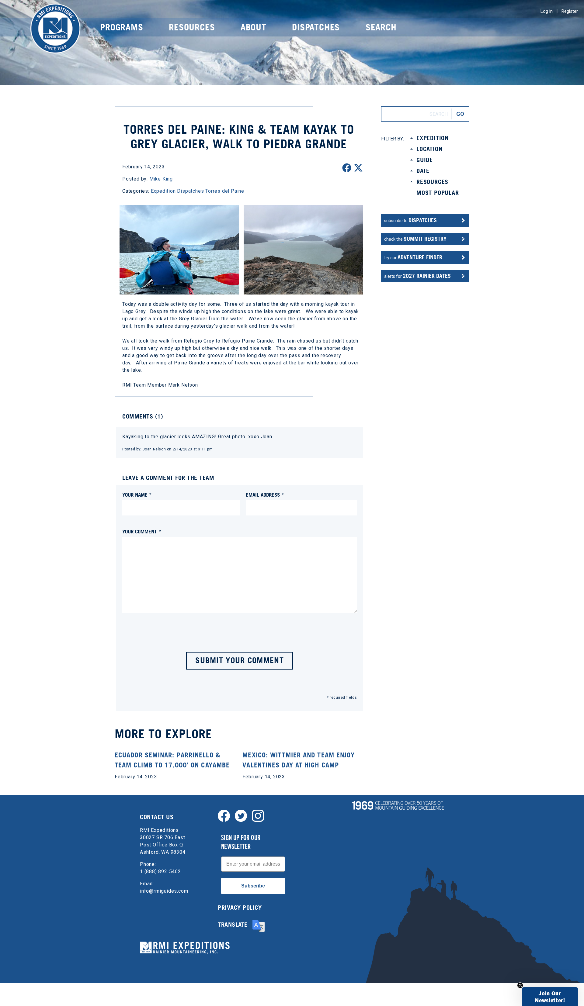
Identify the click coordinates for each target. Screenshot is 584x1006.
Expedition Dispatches (177, 191)
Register (569, 11)
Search (381, 27)
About (253, 27)
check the (415, 239)
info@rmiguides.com (164, 891)
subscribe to (410, 220)
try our (413, 257)
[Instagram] (258, 815)
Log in (547, 11)
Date (422, 170)
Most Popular (437, 192)
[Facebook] (224, 815)
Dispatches (316, 27)
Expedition (432, 138)
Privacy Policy (240, 907)
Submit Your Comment (239, 660)
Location (429, 149)
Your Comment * (141, 531)
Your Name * (137, 494)
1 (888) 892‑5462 (160, 871)
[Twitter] (241, 815)
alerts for (417, 276)
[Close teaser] (520, 985)
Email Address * (265, 494)
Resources (192, 27)
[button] (550, 996)
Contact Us (156, 817)
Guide (424, 160)
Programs (121, 27)
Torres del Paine (224, 191)
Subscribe (253, 885)
